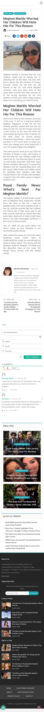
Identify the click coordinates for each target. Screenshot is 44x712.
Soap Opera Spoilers (25, 688)
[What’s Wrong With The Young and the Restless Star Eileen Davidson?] (6, 657)
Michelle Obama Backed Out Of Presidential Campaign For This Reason (32, 306)
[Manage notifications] (39, 707)
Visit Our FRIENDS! (13, 516)
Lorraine (5, 399)
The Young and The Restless (22, 444)
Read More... (6, 576)
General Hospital (22, 471)
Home (8, 688)
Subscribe (33, 593)
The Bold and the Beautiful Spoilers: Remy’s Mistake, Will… (22, 503)
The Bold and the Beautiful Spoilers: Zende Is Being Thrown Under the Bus (11, 306)
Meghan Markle (20, 13)
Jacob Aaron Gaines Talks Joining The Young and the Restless (22, 450)
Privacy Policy (14, 696)
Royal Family (8, 13)
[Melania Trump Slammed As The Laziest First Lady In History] (6, 624)
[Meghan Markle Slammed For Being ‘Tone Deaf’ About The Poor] (6, 647)
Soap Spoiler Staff (26, 692)
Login (4, 325)
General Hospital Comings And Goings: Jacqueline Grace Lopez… (22, 476)
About (9, 692)
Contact (29, 696)
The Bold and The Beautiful (22, 497)
